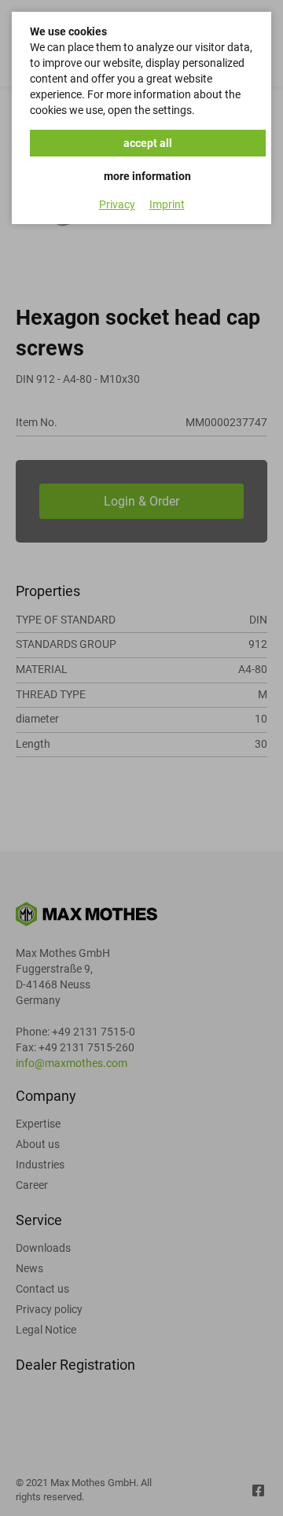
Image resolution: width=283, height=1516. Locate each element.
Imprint (167, 204)
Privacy (117, 204)
